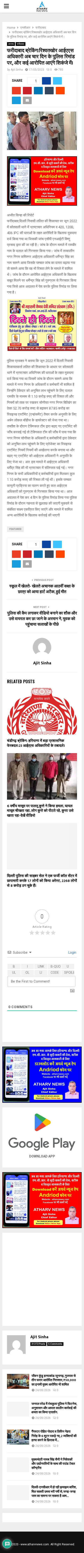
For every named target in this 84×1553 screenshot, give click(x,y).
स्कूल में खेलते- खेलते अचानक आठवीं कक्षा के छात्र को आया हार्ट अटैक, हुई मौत (42, 589)
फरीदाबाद (20, 44)
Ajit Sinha (17, 69)
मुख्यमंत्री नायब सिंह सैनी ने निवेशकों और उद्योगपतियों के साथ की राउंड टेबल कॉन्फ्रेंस (53, 1464)
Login (72, 952)
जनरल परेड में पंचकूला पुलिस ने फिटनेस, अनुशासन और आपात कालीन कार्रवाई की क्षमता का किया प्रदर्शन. (54, 1408)
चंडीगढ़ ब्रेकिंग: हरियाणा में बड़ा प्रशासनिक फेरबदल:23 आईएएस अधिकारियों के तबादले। (36, 743)
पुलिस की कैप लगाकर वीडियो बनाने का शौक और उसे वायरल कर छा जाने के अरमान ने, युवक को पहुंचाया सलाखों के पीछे (42, 619)
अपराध (11, 44)
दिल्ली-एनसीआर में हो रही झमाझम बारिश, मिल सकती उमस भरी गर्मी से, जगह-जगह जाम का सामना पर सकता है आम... (54, 1491)
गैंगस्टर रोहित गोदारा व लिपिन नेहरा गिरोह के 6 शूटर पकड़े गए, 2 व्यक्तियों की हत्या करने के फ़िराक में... (54, 1436)
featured (15, 529)
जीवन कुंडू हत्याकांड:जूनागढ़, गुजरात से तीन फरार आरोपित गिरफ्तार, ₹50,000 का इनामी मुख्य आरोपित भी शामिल (54, 1380)
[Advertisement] (42, 1279)
